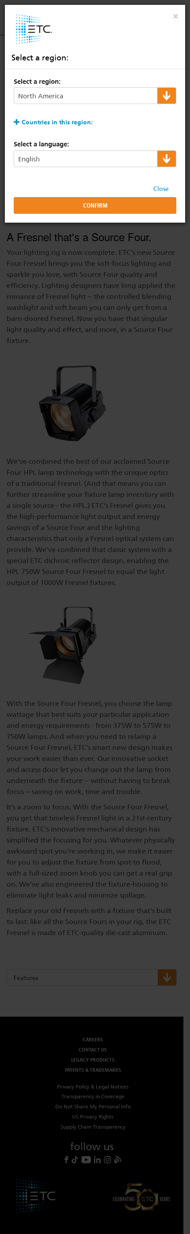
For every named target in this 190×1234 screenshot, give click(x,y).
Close (161, 189)
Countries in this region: (57, 122)
